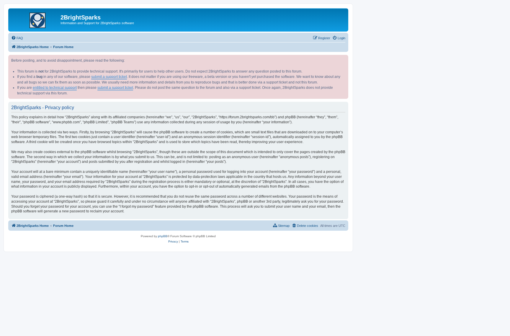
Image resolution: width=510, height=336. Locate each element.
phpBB (162, 236)
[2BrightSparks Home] (35, 19)
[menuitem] (17, 38)
